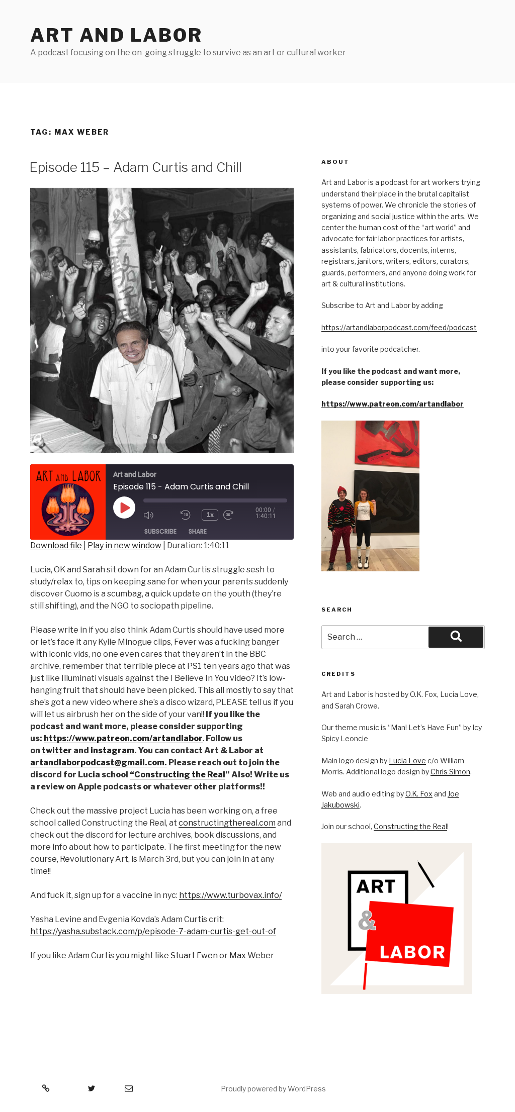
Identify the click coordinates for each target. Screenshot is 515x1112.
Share (198, 531)
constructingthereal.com (227, 823)
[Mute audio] (159, 515)
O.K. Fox (419, 793)
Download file (56, 545)
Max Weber (251, 955)
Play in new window (124, 545)
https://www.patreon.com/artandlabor (392, 403)
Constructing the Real (410, 826)
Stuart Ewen (194, 955)
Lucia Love (407, 760)
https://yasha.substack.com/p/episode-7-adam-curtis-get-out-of (153, 931)
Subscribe (160, 531)
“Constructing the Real (177, 774)
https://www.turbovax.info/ (230, 895)
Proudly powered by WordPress (273, 1088)
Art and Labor (116, 35)
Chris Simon (450, 771)
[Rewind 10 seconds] (189, 515)
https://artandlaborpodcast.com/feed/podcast (399, 327)
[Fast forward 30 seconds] (239, 515)
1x (210, 515)
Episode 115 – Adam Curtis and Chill (135, 167)
